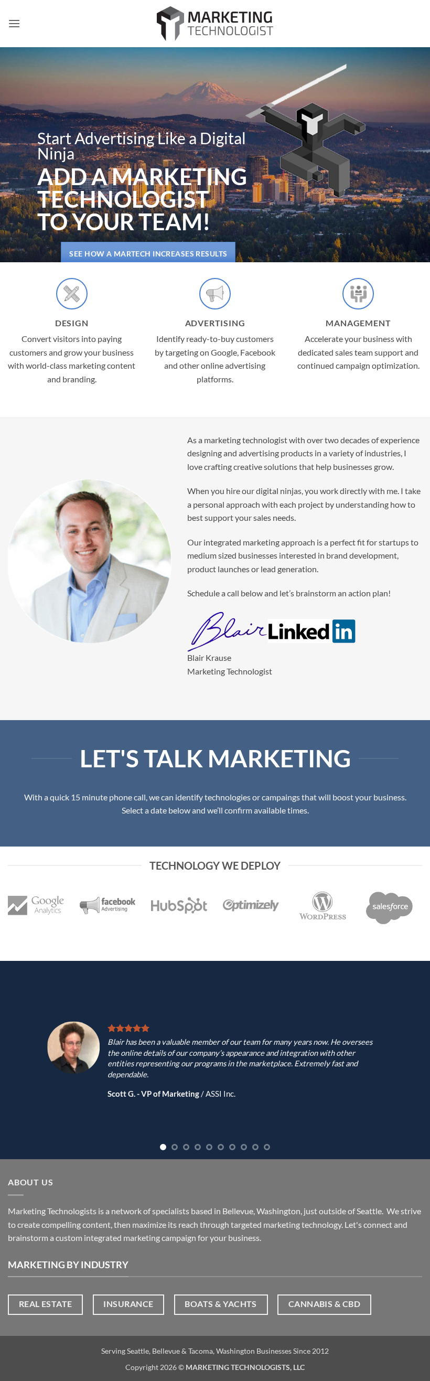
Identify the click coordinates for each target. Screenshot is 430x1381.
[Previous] (22, 1060)
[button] (14, 23)
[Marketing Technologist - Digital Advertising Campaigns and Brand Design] (215, 23)
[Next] (408, 1060)
